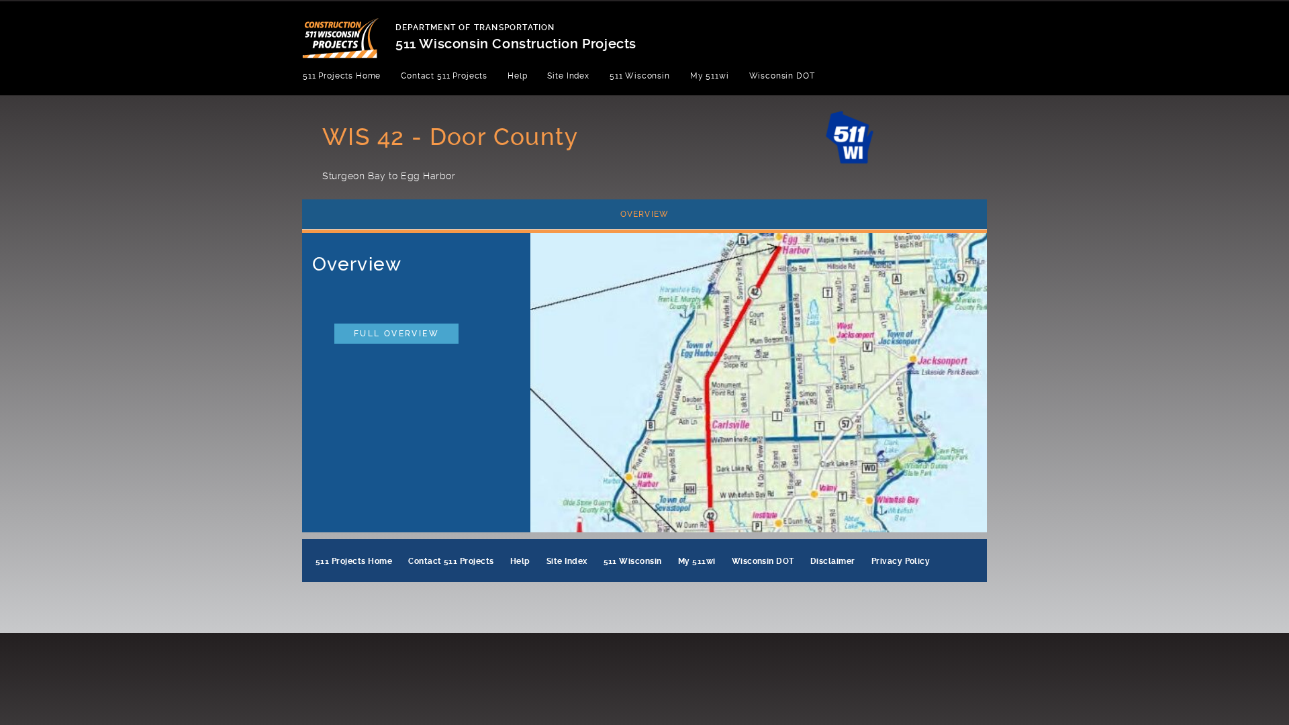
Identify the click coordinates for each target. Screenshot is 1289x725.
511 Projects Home (342, 76)
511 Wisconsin (640, 76)
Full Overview (396, 333)
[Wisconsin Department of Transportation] (348, 29)
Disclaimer (832, 561)
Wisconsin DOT (782, 76)
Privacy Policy (900, 561)
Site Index (568, 76)
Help (517, 76)
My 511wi (709, 76)
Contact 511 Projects (444, 76)
